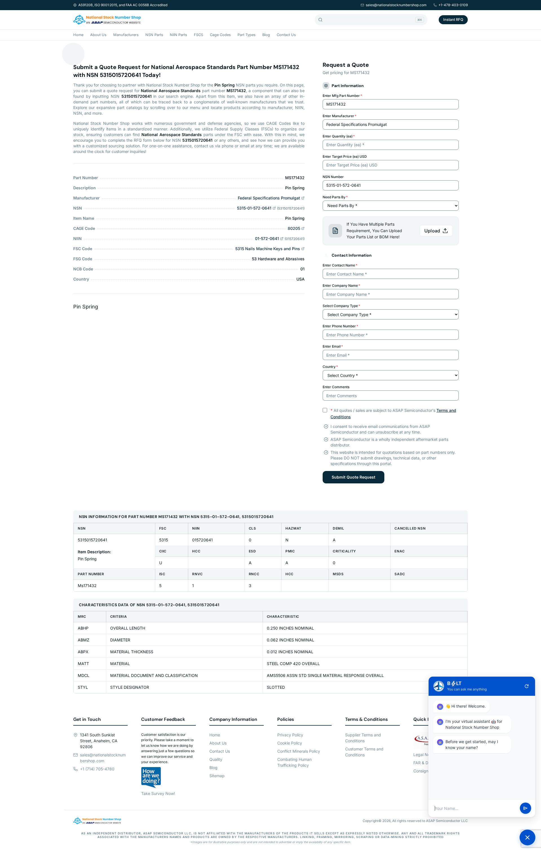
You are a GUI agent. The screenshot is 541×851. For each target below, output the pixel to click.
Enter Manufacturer (339, 116)
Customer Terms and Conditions (364, 751)
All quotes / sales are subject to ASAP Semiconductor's (393, 413)
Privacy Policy (290, 734)
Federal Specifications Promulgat (269, 197)
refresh (526, 686)
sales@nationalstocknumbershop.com (396, 5)
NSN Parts (154, 35)
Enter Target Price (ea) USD (345, 156)
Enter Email (333, 346)
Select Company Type (341, 306)
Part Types (247, 35)
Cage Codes (220, 35)
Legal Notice (425, 754)
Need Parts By (335, 197)
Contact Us (286, 35)
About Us (98, 35)
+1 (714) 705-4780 (97, 768)
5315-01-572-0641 (254, 208)
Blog (266, 35)
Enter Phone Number (340, 326)
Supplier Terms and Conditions (363, 737)
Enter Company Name (341, 285)
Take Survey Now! (158, 793)
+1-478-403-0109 (453, 5)
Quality (215, 759)
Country (330, 367)
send (525, 808)
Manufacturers (126, 35)
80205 (294, 228)
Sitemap (217, 775)
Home (78, 35)
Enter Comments (336, 387)
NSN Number (333, 177)
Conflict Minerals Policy (298, 751)
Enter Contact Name (340, 265)
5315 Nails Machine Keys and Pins (267, 248)
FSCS (198, 35)
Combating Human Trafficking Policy (294, 762)
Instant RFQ (453, 19)
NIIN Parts (178, 35)
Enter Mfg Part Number (342, 96)
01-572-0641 (267, 238)
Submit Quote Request (353, 477)
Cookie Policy (289, 743)
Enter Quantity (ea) (339, 136)
